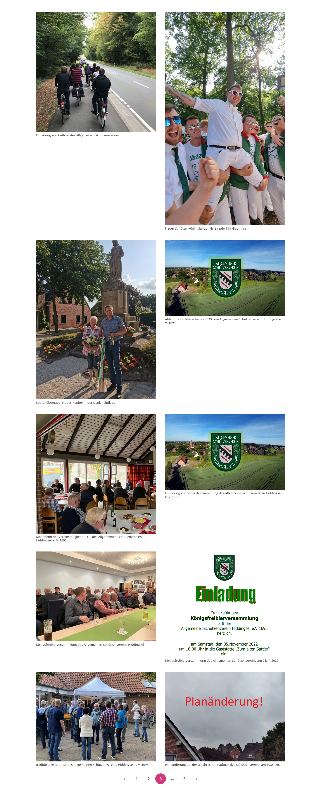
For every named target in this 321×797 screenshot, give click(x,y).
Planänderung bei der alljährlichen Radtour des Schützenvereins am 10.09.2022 (223, 765)
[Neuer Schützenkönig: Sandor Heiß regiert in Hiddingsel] (225, 15)
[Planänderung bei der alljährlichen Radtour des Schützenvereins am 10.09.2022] (225, 674)
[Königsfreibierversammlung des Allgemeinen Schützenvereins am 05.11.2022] (225, 554)
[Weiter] (196, 778)
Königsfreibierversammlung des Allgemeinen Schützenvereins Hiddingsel (90, 644)
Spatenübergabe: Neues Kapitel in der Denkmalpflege (75, 402)
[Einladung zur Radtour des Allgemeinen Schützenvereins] (96, 15)
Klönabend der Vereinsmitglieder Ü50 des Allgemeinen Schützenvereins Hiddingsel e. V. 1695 (89, 539)
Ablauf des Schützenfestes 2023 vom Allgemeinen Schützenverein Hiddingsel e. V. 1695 (223, 321)
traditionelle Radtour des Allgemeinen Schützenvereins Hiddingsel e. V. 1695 (92, 765)
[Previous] (124, 778)
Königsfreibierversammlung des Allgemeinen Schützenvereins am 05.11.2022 (221, 660)
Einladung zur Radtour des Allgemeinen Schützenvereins (78, 135)
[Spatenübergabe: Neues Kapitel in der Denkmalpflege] (96, 242)
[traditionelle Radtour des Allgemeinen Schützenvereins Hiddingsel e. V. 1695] (96, 674)
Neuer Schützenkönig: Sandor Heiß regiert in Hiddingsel (206, 228)
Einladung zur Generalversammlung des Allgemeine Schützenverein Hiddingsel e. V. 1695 (223, 495)
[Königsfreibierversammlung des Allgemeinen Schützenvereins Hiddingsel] (96, 554)
